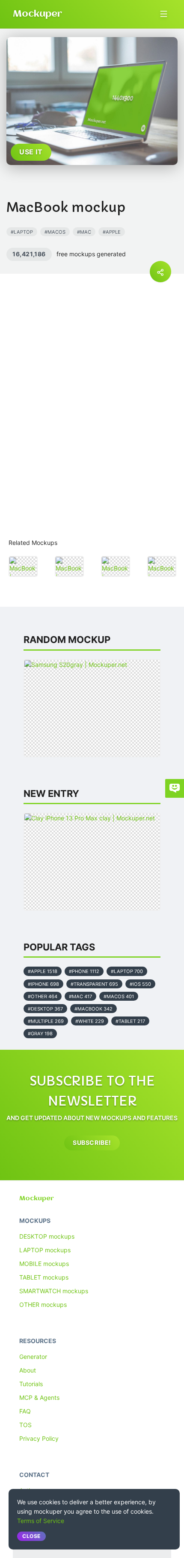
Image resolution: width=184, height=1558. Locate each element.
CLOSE (31, 1536)
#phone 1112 (84, 971)
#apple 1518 (42, 971)
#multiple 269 (46, 1021)
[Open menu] (163, 13)
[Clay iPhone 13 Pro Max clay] (92, 862)
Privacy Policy (39, 1438)
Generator (33, 1356)
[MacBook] (23, 566)
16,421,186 (29, 254)
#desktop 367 (45, 1009)
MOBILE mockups (44, 1263)
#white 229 (89, 1021)
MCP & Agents (39, 1397)
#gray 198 (40, 1034)
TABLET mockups (43, 1277)
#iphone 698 (43, 984)
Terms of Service (40, 1520)
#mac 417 (80, 996)
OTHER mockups (43, 1304)
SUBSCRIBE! (92, 1142)
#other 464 (42, 996)
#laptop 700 (127, 971)
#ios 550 (140, 984)
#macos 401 (119, 996)
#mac (84, 232)
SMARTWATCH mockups (53, 1290)
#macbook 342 (93, 1009)
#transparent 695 (94, 984)
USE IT (31, 152)
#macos (55, 232)
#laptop (22, 232)
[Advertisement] (92, 429)
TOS (25, 1424)
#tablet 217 (130, 1021)
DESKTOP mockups (46, 1236)
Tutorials (31, 1383)
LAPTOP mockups (45, 1250)
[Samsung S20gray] (92, 708)
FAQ (25, 1411)
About (27, 1370)
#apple (112, 232)
